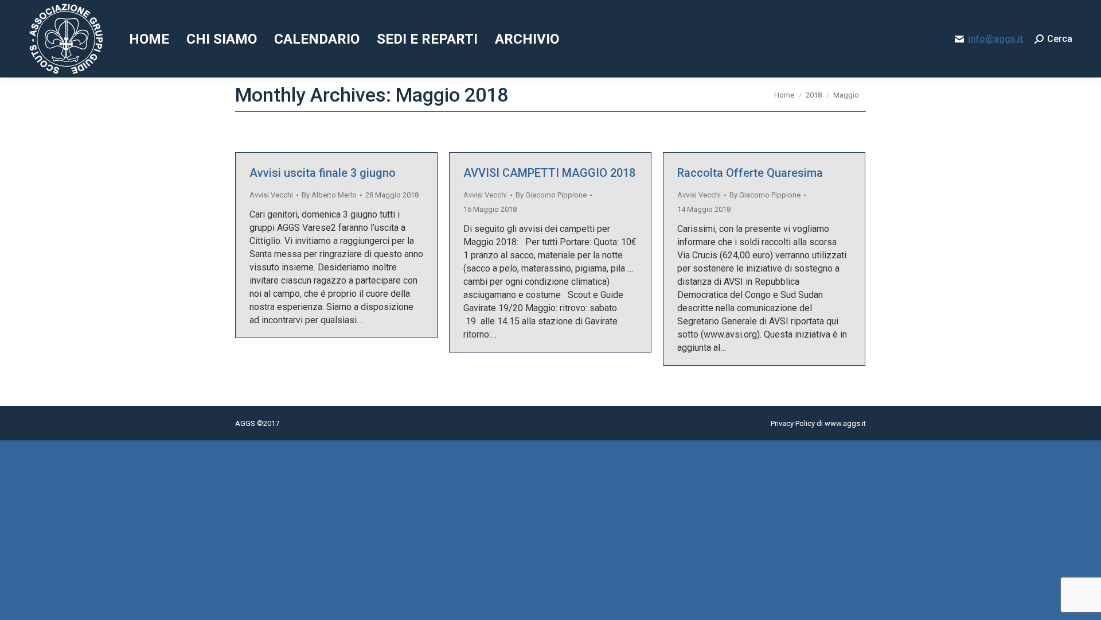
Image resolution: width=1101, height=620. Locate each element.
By (329, 195)
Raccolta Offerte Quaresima (750, 173)
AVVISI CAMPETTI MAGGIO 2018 (549, 173)
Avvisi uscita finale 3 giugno (322, 173)
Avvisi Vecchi (271, 195)
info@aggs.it (995, 38)
